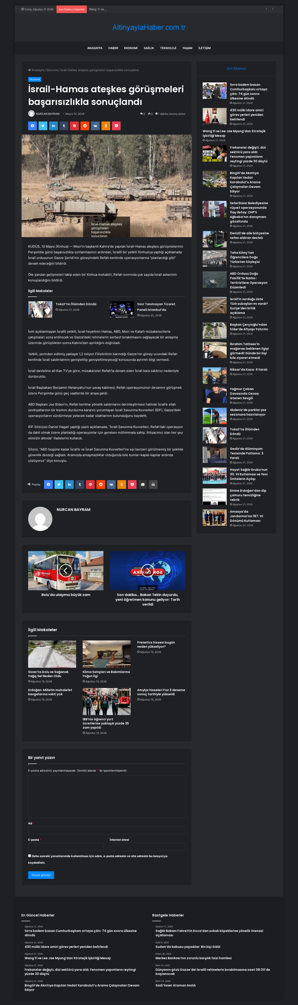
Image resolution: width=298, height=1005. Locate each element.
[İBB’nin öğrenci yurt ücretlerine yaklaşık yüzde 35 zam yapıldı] (107, 701)
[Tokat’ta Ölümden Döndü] (40, 309)
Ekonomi (131, 48)
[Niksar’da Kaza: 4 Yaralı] (215, 375)
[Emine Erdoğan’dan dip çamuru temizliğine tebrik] (215, 496)
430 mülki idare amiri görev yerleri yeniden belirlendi (247, 115)
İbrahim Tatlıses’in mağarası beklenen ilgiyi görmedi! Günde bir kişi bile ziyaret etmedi (249, 351)
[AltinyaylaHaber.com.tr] (149, 27)
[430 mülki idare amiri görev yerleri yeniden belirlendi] (215, 116)
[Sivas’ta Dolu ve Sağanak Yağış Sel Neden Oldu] (52, 654)
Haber (113, 48)
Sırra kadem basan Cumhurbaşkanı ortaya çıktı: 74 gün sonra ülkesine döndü (248, 91)
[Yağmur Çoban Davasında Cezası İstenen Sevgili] (215, 395)
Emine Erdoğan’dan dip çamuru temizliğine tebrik (248, 495)
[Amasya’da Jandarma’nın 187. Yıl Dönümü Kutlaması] (215, 517)
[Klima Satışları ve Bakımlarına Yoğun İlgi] (107, 654)
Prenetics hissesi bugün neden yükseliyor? (156, 644)
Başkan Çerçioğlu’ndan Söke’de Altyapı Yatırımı (249, 326)
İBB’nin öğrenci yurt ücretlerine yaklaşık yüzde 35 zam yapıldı (106, 723)
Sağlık (149, 48)
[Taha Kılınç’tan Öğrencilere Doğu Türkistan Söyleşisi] (215, 258)
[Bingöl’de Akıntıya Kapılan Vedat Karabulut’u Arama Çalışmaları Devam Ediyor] (215, 179)
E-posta (34, 839)
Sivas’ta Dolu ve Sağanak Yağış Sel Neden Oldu (48, 674)
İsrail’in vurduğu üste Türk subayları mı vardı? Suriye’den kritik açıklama (249, 306)
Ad (31, 823)
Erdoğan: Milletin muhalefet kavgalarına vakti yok (50, 692)
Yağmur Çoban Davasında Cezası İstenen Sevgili (244, 393)
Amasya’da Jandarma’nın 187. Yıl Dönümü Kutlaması (246, 516)
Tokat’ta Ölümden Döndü (76, 304)
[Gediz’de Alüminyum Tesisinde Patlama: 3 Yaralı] (215, 455)
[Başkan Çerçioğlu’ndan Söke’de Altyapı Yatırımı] (215, 330)
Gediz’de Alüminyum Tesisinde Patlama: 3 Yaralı (246, 453)
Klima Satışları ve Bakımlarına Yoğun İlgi (106, 674)
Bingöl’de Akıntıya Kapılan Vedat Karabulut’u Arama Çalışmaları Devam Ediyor (245, 182)
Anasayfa (94, 48)
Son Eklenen (236, 68)
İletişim (205, 48)
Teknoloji (168, 48)
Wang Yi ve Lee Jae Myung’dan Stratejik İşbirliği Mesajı (126, 9)
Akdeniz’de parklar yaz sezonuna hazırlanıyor (248, 412)
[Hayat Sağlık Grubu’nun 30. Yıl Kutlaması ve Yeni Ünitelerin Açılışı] (215, 475)
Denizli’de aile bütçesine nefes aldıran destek (249, 235)
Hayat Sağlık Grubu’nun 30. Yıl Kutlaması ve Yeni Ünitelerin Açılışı (249, 474)
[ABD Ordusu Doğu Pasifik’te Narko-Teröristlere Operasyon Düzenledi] (215, 279)
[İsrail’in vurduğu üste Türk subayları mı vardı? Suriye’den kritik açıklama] (215, 305)
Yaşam (187, 48)
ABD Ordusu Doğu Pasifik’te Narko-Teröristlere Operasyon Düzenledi (248, 280)
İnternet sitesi (119, 839)
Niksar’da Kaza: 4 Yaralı (248, 369)
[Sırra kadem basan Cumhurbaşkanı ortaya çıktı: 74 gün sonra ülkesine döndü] (215, 90)
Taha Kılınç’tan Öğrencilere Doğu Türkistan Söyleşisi (245, 257)
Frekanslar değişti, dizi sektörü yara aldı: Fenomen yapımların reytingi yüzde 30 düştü (248, 154)
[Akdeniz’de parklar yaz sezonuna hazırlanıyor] (215, 416)
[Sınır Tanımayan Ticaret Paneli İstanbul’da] (122, 309)
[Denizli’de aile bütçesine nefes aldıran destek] (215, 239)
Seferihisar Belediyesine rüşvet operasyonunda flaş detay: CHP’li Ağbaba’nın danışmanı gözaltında (249, 212)
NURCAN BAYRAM (48, 113)
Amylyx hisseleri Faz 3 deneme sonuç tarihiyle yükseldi (161, 692)
